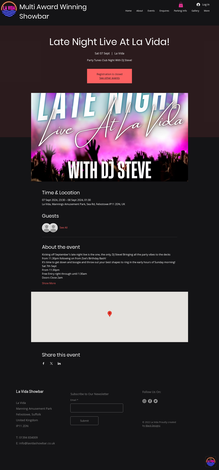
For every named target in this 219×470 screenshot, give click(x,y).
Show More (49, 283)
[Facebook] (150, 401)
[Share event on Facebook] (43, 363)
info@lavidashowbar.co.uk (37, 443)
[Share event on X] (51, 363)
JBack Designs (153, 425)
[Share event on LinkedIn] (59, 363)
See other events (109, 78)
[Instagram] (144, 401)
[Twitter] (156, 401)
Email (73, 400)
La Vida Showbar (30, 391)
